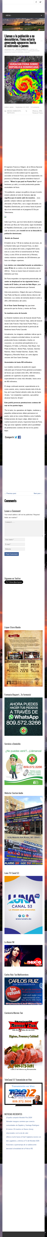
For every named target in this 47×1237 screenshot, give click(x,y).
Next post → (38, 493)
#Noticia (35, 111)
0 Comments (35, 107)
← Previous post (10, 493)
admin (12, 107)
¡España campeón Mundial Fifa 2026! (19, 1117)
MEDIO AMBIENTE (14, 111)
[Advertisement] (23, 141)
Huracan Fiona (37, 113)
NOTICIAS (11, 113)
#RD (40, 111)
